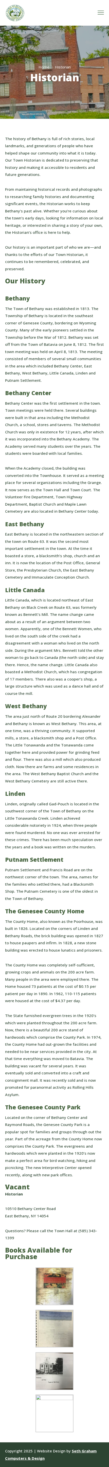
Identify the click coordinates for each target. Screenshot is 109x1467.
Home (44, 66)
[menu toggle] (101, 13)
